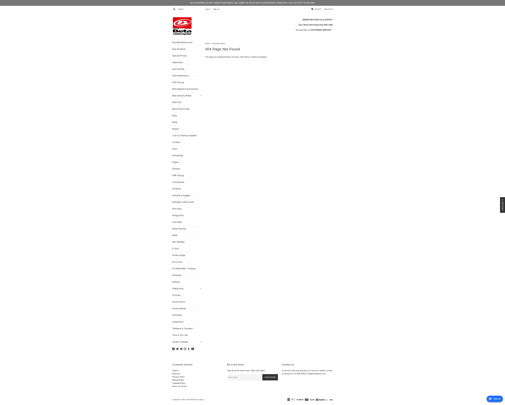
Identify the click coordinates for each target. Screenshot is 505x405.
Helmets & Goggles (181, 195)
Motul (174, 235)
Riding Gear (186, 288)
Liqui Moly (177, 222)
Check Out (328, 9)
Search (175, 370)
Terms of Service (179, 386)
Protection (177, 275)
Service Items (178, 302)
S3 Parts (176, 295)
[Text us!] (494, 399)
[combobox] (191, 9)
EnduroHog (177, 155)
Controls (176, 142)
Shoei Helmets (179, 308)
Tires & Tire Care (180, 335)
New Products (178, 49)
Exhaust (176, 169)
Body (174, 116)
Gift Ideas (176, 189)
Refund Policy (178, 380)
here (246, 57)
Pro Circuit (177, 262)
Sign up (216, 9)
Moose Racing (179, 229)
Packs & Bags (178, 255)
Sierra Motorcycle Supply (194, 400)
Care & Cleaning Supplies (184, 135)
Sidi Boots (177, 315)
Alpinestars (177, 62)
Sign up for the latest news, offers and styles (246, 370)
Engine (175, 162)
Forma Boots (178, 182)
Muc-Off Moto (178, 242)
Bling (174, 122)
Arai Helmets (178, 69)
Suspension (177, 322)
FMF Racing (178, 175)
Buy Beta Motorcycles (182, 42)
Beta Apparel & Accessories (185, 89)
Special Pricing (179, 56)
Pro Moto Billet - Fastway (184, 268)
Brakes (175, 129)
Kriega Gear (178, 215)
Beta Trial (176, 102)
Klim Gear (177, 209)
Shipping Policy (178, 383)
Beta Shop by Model (186, 96)
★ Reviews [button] (503, 205)
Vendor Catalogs (186, 342)
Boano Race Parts (180, 109)
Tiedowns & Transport (182, 328)
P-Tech (175, 249)
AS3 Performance (180, 76)
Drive (174, 149)
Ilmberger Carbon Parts (183, 202)
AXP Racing (178, 82)
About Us (176, 374)
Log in (207, 9)
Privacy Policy (178, 377)
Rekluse (176, 282)
